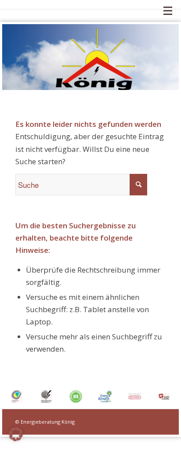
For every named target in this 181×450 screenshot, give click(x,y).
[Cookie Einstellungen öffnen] (16, 438)
